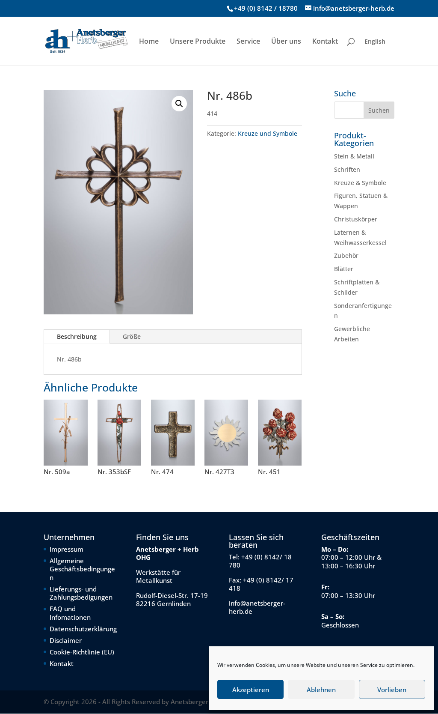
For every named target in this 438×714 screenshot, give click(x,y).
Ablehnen (321, 689)
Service (248, 42)
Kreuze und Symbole (267, 133)
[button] (179, 103)
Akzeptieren (250, 689)
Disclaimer (66, 640)
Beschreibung (77, 336)
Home (149, 42)
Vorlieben (391, 689)
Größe (132, 336)
